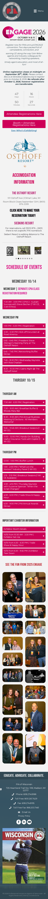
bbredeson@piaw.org (23, 77)
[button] (16, 258)
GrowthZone (34, 895)
